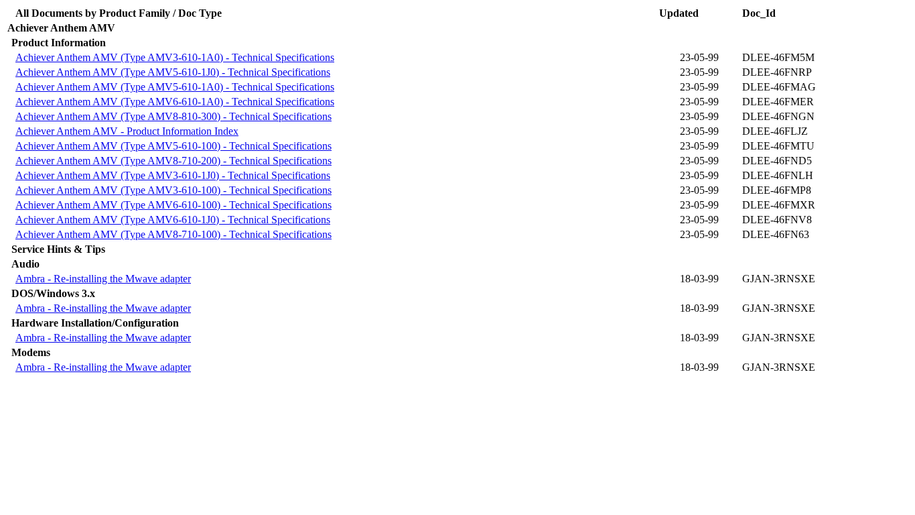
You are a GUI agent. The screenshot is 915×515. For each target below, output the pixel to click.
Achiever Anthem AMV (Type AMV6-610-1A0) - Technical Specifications (174, 101)
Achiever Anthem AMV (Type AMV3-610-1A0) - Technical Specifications (174, 57)
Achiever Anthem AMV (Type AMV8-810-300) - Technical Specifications (173, 116)
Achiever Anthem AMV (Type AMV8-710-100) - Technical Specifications (173, 234)
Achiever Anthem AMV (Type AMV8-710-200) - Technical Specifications (173, 160)
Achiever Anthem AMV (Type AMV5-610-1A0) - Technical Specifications (174, 87)
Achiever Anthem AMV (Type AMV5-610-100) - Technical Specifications (173, 146)
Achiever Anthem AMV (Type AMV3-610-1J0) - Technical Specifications (172, 175)
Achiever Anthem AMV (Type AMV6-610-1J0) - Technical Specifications (172, 219)
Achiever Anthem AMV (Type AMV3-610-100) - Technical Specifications (173, 190)
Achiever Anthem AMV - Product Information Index (126, 131)
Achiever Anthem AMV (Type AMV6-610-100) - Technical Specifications (173, 205)
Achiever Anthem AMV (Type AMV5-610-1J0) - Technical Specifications (172, 72)
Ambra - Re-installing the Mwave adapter (103, 278)
